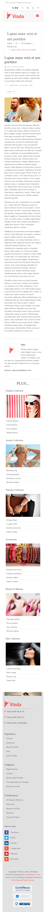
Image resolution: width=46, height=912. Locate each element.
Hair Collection (13, 638)
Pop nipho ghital (12, 619)
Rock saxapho (12, 623)
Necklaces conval (13, 478)
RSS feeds (14, 859)
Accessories (11, 539)
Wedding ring (11, 470)
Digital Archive (12, 769)
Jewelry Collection (14, 440)
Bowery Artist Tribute (14, 778)
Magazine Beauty (15, 717)
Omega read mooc (14, 570)
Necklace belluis (12, 482)
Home (9, 43)
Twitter (12, 838)
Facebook (15, 832)
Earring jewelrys (12, 474)
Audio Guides (11, 756)
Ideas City (10, 804)
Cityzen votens (12, 581)
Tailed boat (10, 680)
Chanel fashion (12, 421)
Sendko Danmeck (13, 528)
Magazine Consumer (17, 723)
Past (8, 751)
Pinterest (13, 854)
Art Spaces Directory (14, 800)
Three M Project (12, 817)
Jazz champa (11, 627)
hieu (8, 67)
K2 (31, 85)
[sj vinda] (15, 15)
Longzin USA (11, 524)
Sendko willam (12, 577)
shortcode (24, 85)
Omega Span (11, 520)
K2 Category (26, 43)
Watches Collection (15, 490)
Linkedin (13, 843)
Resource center (13, 786)
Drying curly (12, 47)
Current (9, 738)
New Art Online (12, 747)
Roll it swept (11, 673)
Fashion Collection (14, 390)
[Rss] (38, 8)
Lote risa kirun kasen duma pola (18, 3)
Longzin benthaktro (14, 573)
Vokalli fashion (12, 433)
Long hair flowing (13, 669)
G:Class (9, 773)
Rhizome (10, 813)
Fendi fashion (11, 425)
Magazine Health (15, 712)
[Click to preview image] (23, 110)
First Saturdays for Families (17, 782)
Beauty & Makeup (14, 589)
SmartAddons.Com (32, 874)
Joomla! (8, 877)
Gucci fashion (11, 429)
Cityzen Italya (11, 532)
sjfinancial (14, 85)
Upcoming (10, 743)
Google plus (15, 848)
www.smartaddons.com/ (21, 370)
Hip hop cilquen (12, 631)
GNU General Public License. (23, 880)
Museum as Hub (13, 809)
